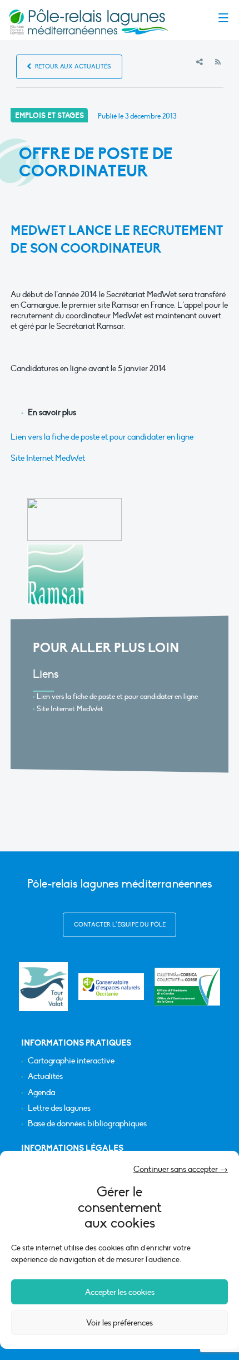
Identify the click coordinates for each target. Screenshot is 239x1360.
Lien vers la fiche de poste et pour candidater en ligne (102, 437)
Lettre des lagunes (59, 1108)
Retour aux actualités (72, 66)
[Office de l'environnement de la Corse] (187, 987)
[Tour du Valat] (43, 986)
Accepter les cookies (120, 1292)
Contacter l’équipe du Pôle (120, 924)
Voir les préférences (119, 1323)
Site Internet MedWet (48, 458)
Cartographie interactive (71, 1061)
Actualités (45, 1076)
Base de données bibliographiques (87, 1124)
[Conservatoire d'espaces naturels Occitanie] (111, 986)
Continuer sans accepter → (180, 1169)
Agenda (41, 1092)
